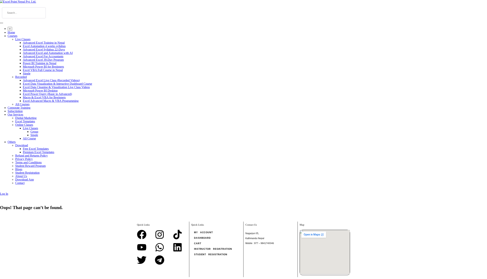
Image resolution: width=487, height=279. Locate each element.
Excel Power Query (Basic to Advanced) (47, 94)
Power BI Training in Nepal (39, 63)
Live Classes (22, 39)
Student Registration (27, 172)
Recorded (21, 76)
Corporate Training (19, 107)
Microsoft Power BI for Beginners (43, 66)
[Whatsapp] (159, 247)
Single (26, 73)
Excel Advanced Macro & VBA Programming (51, 100)
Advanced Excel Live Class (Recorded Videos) (51, 80)
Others (12, 141)
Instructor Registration (213, 249)
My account (203, 232)
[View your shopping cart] (2, 190)
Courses (12, 35)
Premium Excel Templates (38, 152)
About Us (21, 176)
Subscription (15, 111)
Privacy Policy (24, 159)
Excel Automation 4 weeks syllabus (44, 46)
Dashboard (202, 238)
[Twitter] (141, 260)
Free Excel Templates (36, 148)
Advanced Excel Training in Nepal (44, 42)
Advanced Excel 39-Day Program (43, 59)
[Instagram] (159, 234)
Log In (4, 193)
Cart (197, 243)
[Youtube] (141, 247)
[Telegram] (159, 260)
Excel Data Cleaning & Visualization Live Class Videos (56, 87)
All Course (29, 138)
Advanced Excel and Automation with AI (48, 53)
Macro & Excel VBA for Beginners (44, 97)
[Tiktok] (177, 234)
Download (21, 145)
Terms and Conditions (28, 162)
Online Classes (24, 124)
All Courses (22, 104)
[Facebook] (141, 234)
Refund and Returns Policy (31, 155)
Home (11, 32)
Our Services (15, 114)
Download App (24, 179)
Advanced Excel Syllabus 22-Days (44, 49)
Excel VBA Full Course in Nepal (43, 70)
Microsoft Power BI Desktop (40, 90)
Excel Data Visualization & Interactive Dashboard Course (57, 83)
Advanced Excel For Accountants (43, 56)
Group (34, 131)
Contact (20, 183)
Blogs (18, 169)
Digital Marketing (26, 118)
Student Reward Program (30, 165)
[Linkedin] (177, 247)
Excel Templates (25, 121)
